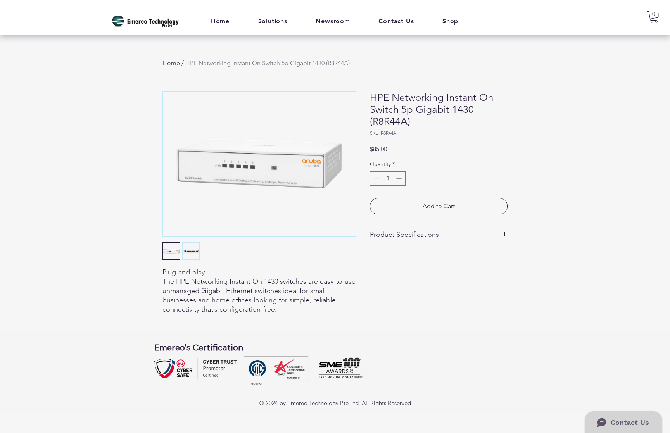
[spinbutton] (388, 178)
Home (171, 63)
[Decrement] (376, 178)
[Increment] (399, 178)
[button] (272, 21)
